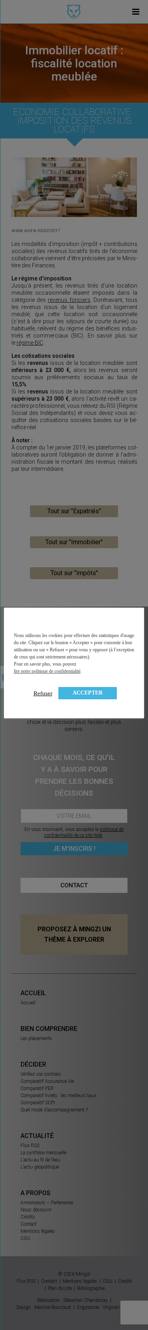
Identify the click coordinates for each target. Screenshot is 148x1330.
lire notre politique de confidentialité (47, 671)
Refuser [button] (43, 693)
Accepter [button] (88, 693)
